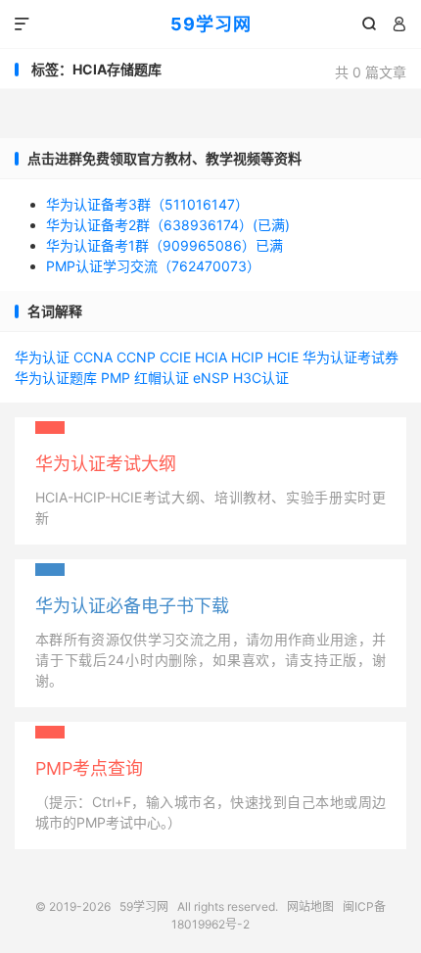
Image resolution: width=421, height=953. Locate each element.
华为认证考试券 (350, 357)
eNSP (211, 377)
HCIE (283, 357)
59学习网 (211, 24)
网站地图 (310, 906)
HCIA (211, 357)
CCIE (175, 357)
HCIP (247, 357)
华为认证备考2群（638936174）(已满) (168, 224)
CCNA (93, 357)
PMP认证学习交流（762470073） (153, 266)
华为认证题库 (56, 377)
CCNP (136, 357)
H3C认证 (261, 377)
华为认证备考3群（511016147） (147, 204)
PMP (115, 377)
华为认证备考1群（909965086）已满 (164, 245)
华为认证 (42, 357)
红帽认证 (161, 377)
